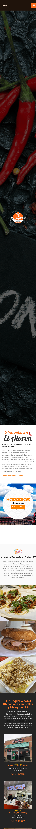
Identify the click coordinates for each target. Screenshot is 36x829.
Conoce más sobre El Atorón (12, 476)
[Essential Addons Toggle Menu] (33, 5)
